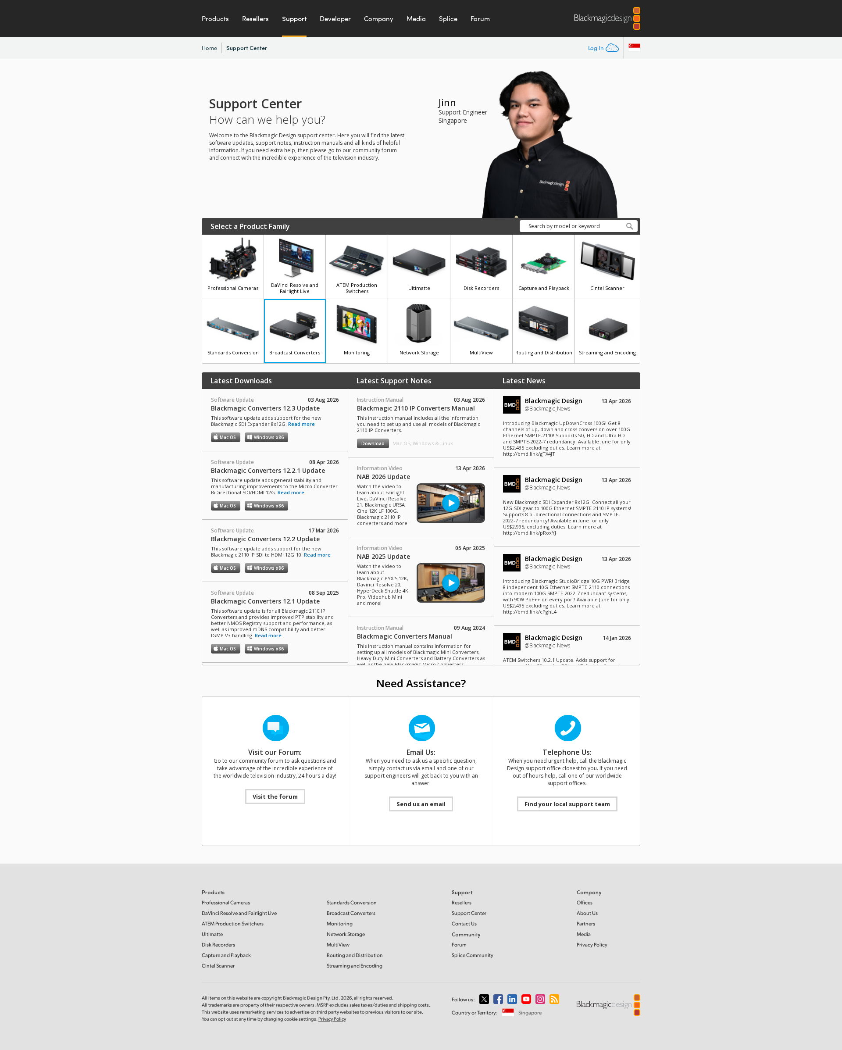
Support (294, 18)
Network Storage (346, 934)
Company (378, 18)
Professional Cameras (226, 902)
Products (215, 18)
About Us (587, 913)
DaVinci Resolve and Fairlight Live (239, 913)
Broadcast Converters (351, 913)
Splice (448, 18)
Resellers (255, 18)
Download (373, 443)
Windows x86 (269, 437)
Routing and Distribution (355, 955)
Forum (480, 18)
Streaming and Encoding (354, 965)
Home (209, 48)
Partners (586, 923)
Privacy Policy (592, 944)
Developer (335, 18)
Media (416, 18)
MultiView (338, 944)
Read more (301, 424)
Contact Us (464, 923)
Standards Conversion (352, 902)
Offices (584, 902)
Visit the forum (275, 796)
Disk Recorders (218, 944)
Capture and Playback (226, 955)
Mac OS (228, 437)
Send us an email (421, 804)
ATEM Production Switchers (233, 923)
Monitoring (340, 923)
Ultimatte (212, 934)
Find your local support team (567, 804)
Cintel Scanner (218, 965)
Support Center (246, 47)
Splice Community (472, 955)
